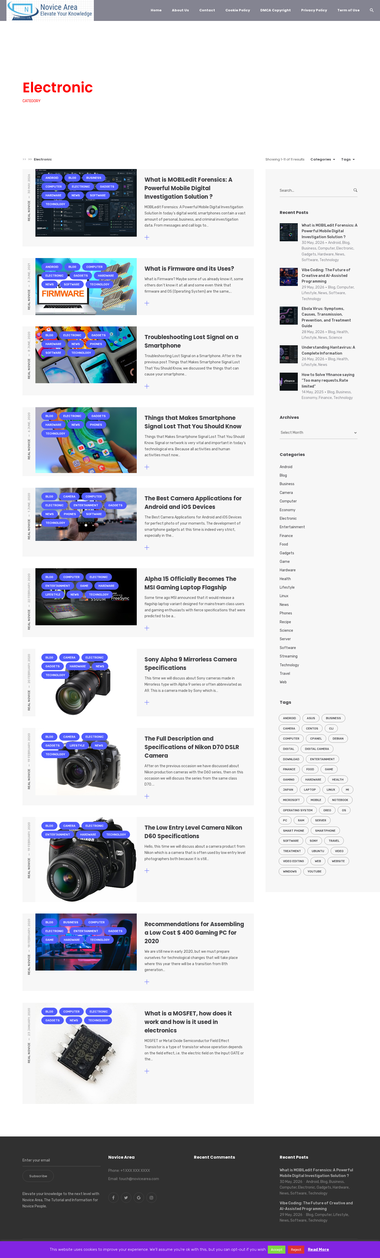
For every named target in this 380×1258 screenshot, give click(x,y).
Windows (290, 871)
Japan (288, 789)
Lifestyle (52, 594)
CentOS (312, 728)
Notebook (340, 800)
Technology (251, 68)
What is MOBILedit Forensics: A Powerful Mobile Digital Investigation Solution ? (188, 188)
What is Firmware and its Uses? (189, 269)
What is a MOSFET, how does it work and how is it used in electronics (188, 1022)
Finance (286, 536)
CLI (331, 728)
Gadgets (154, 68)
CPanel (316, 738)
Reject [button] (296, 1250)
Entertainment (86, 505)
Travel (285, 673)
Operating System (298, 810)
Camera (69, 496)
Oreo (327, 810)
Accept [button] (276, 1250)
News (201, 68)
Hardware (179, 68)
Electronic (128, 68)
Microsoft (291, 800)
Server (285, 639)
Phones (96, 344)
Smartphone (325, 830)
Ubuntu (318, 851)
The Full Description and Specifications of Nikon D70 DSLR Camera (192, 747)
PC (285, 820)
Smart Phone (293, 830)
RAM (301, 820)
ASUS (311, 718)
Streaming (289, 656)
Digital (288, 749)
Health (285, 579)
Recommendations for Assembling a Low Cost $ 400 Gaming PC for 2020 (194, 932)
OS (344, 810)
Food (284, 544)
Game (84, 586)
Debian (338, 738)
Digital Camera (317, 749)
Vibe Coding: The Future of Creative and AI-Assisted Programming (326, 276)
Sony (314, 841)
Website (338, 861)
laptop (310, 789)
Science (286, 630)
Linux (284, 596)
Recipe (285, 622)
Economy (287, 510)
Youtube (315, 871)
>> (24, 159)
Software (224, 68)
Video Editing (293, 861)
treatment (292, 851)
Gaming (288, 779)
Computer (101, 68)
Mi (347, 789)
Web (283, 682)
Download (291, 759)
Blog (53, 68)
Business (74, 68)
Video (339, 851)
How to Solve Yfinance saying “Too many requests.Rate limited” (328, 381)
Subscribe (38, 1176)
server (320, 820)
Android (33, 68)
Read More (318, 1249)
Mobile (316, 800)
